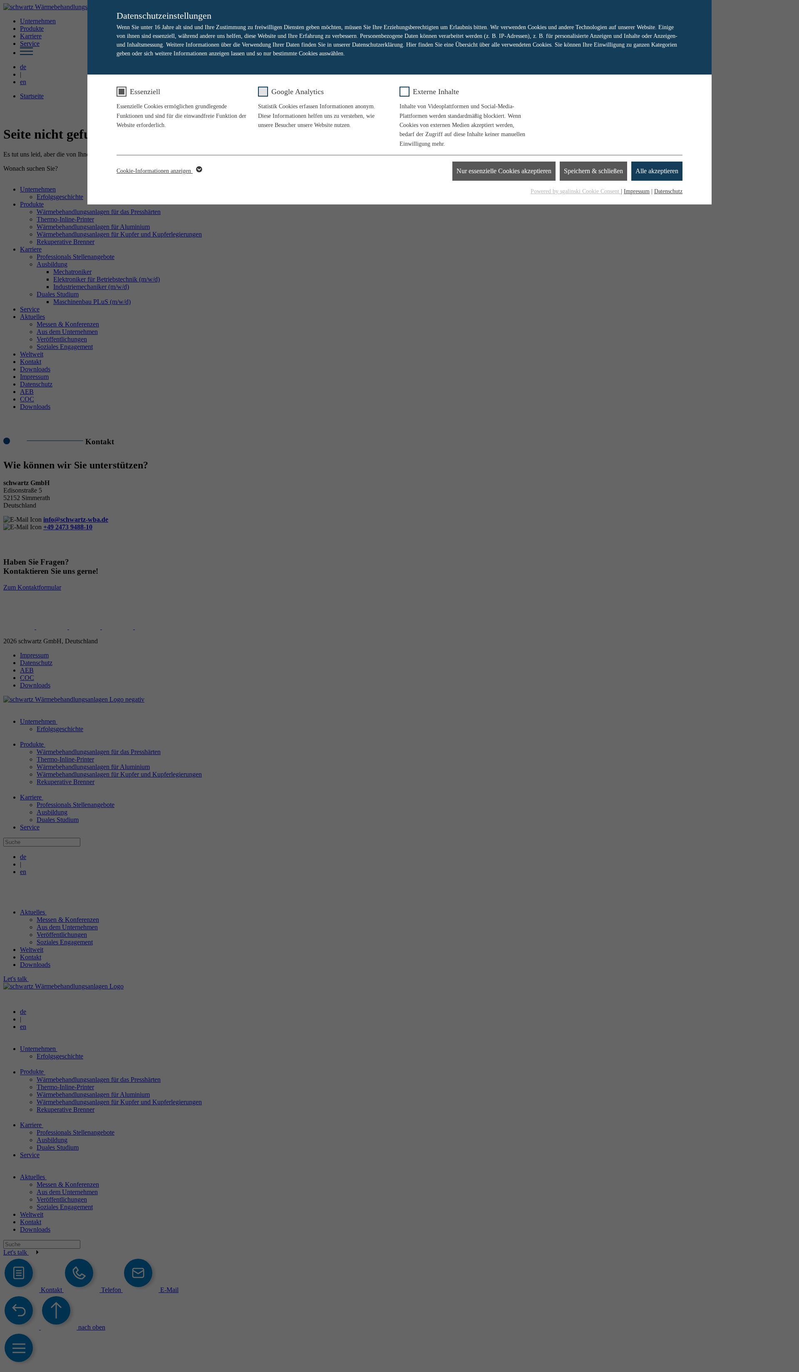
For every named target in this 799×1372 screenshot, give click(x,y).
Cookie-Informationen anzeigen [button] (155, 171)
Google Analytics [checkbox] (297, 91)
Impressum (637, 191)
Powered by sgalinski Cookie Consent (576, 191)
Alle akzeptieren (656, 170)
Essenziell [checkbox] (145, 91)
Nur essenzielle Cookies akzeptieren (504, 170)
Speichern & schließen (593, 170)
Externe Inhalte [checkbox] (436, 91)
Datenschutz (668, 191)
